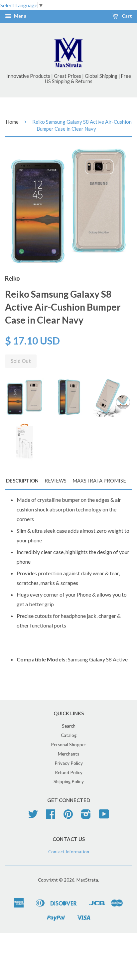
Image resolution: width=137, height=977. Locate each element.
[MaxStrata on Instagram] (86, 816)
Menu (19, 16)
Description (22, 481)
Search (68, 726)
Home (12, 122)
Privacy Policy (69, 763)
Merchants (68, 754)
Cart (126, 16)
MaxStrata (87, 880)
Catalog (68, 735)
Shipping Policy (69, 781)
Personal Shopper (68, 744)
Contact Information (68, 851)
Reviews (56, 481)
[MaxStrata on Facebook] (51, 816)
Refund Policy (68, 772)
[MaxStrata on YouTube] (104, 816)
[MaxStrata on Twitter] (33, 816)
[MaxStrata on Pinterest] (68, 816)
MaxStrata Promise (99, 481)
